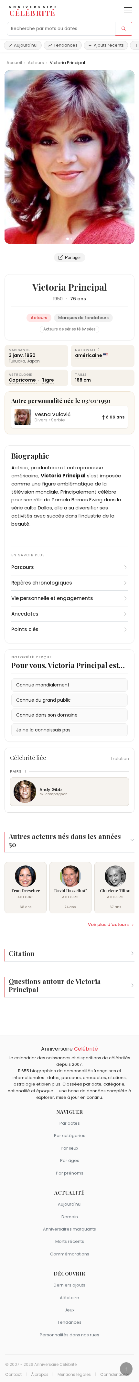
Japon (33, 361)
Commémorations (69, 1254)
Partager (73, 257)
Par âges (69, 1160)
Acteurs (36, 63)
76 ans (78, 298)
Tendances (66, 45)
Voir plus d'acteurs (108, 924)
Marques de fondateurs (83, 318)
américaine (88, 355)
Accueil (14, 63)
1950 (58, 298)
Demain (69, 1217)
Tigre (48, 380)
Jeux (69, 1310)
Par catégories (69, 1135)
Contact (13, 1374)
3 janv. (16, 355)
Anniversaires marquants (69, 1229)
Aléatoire (69, 1297)
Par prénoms (69, 1173)
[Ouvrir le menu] (128, 10)
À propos (39, 1374)
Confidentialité (114, 1374)
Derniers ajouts (69, 1285)
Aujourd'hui (25, 45)
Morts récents (69, 1241)
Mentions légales (74, 1374)
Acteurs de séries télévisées (69, 329)
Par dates (69, 1123)
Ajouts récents (109, 45)
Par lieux (69, 1148)
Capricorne (23, 380)
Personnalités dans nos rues (69, 1335)
